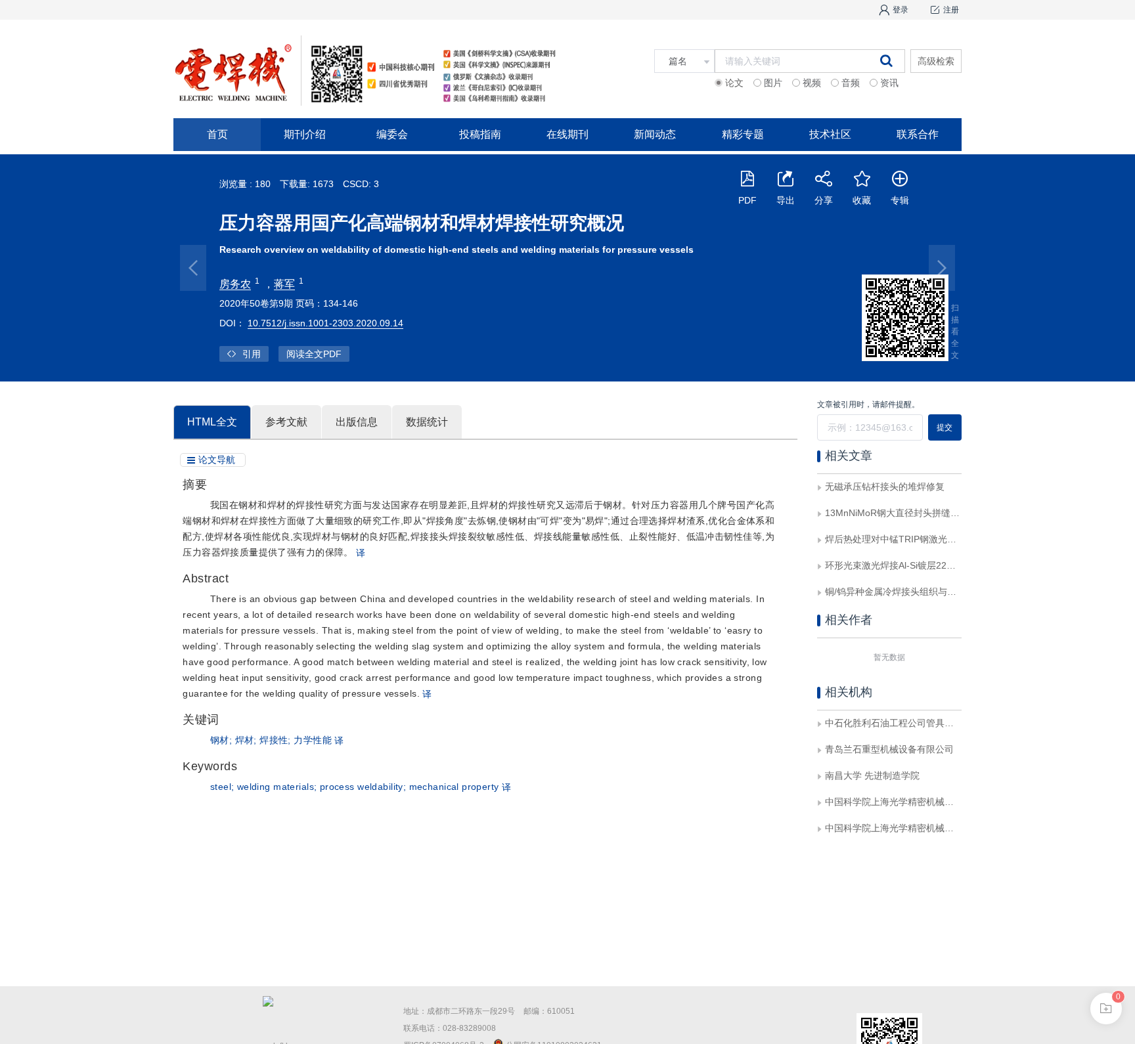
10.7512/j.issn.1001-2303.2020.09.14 (325, 323)
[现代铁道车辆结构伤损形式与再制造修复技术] (942, 268)
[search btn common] (886, 60)
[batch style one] (1106, 1008)
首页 (217, 134)
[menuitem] (217, 134)
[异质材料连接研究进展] (193, 268)
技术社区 (830, 134)
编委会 (392, 134)
